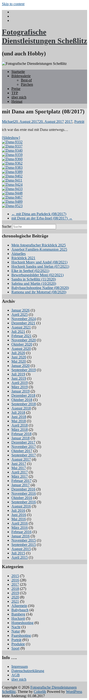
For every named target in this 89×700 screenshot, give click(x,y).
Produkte (18, 644)
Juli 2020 (18, 353)
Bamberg (18, 614)
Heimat (16, 101)
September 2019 (23, 370)
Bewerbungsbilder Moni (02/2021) (37, 275)
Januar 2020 (20, 366)
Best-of (26, 80)
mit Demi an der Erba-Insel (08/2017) (41, 218)
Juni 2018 (18, 417)
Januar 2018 (20, 438)
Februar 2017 (21, 481)
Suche (6, 226)
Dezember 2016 (23, 489)
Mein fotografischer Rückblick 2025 (38, 245)
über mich (18, 97)
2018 (15, 589)
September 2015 (23, 545)
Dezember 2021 (23, 323)
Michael (8, 122)
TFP (14, 93)
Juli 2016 (18, 510)
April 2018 (19, 425)
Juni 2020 (18, 357)
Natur (15, 631)
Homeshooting (22, 623)
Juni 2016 (18, 515)
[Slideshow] (11, 138)
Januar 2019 (20, 391)
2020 (15, 597)
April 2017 (19, 472)
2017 (68, 122)
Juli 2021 (18, 332)
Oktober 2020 (21, 344)
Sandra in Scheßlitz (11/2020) (33, 279)
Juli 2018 (18, 412)
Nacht (15, 627)
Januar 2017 (20, 485)
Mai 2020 (18, 361)
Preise (15, 89)
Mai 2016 (18, 519)
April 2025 (19, 314)
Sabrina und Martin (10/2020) (33, 283)
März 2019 (19, 387)
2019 (15, 593)
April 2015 (19, 557)
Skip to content (13, 4)
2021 (15, 601)
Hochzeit (18, 618)
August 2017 (21, 459)
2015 (15, 576)
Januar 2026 (20, 310)
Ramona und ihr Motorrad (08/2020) (38, 292)
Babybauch (19, 610)
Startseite (18, 72)
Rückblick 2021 (23, 258)
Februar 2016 (21, 532)
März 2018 (19, 430)
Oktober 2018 (21, 400)
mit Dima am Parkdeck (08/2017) (38, 214)
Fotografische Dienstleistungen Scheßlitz (44, 36)
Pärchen (27, 84)
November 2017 (23, 447)
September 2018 (23, 404)
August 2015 (21, 549)
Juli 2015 (18, 553)
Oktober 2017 (21, 451)
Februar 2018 (21, 434)
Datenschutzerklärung (27, 671)
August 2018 (21, 408)
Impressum (19, 666)
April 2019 (19, 383)
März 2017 (19, 476)
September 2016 (23, 502)
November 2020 (23, 340)
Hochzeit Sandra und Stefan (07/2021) (40, 266)
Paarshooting (21, 635)
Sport (15, 648)
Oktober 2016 (21, 498)
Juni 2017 (18, 464)
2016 (15, 580)
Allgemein (19, 606)
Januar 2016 (20, 536)
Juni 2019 (18, 378)
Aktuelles (18, 254)
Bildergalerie (21, 76)
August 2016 (21, 506)
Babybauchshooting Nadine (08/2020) (40, 288)
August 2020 (21, 349)
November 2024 (23, 319)
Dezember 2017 (23, 442)
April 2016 (19, 523)
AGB (15, 675)
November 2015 (23, 540)
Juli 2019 (18, 374)
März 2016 (19, 528)
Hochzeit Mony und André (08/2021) (39, 262)
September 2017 (23, 455)
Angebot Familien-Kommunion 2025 (39, 249)
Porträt (79, 122)
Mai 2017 (18, 468)
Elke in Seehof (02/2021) (30, 271)
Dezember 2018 (23, 395)
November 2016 (23, 493)
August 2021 (21, 327)
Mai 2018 (18, 421)
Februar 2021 (21, 336)
